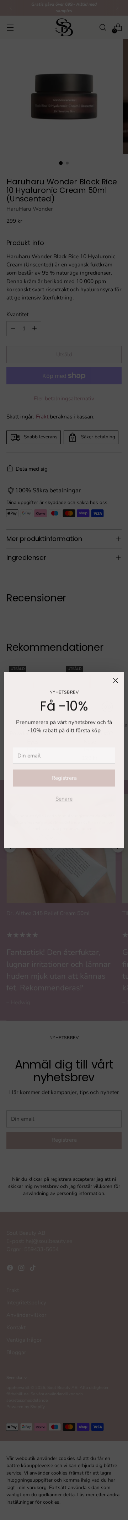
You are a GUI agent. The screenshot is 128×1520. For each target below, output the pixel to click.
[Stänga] (115, 680)
